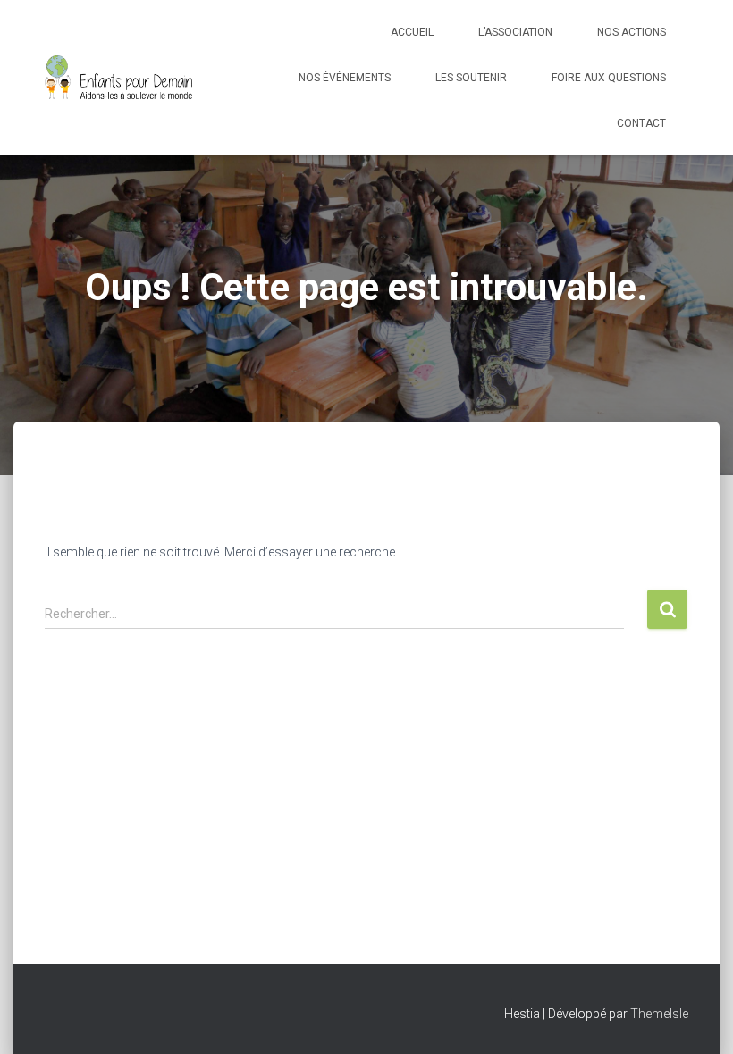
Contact (641, 123)
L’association (515, 32)
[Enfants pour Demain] (118, 77)
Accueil (412, 32)
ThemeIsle (659, 1014)
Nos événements (345, 77)
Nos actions (631, 32)
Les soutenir (471, 77)
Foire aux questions (609, 77)
